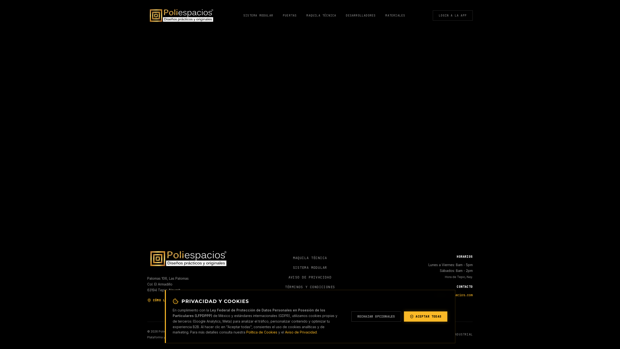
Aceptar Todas (429, 316)
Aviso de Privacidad (301, 332)
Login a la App (453, 15)
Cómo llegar (164, 300)
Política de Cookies (261, 332)
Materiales (395, 15)
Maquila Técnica (321, 15)
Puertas (290, 15)
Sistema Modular (258, 15)
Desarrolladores (361, 15)
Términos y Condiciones (310, 287)
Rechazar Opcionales (376, 316)
